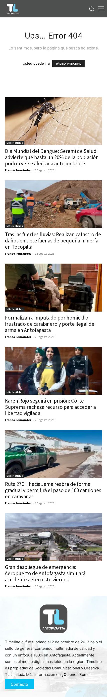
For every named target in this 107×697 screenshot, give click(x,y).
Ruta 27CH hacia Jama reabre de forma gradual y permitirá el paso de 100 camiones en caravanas (53, 490)
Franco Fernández (18, 170)
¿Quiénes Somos (77, 674)
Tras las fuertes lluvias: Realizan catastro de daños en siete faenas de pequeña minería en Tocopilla (53, 241)
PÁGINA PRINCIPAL (68, 63)
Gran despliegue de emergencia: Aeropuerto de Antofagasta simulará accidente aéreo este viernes (45, 573)
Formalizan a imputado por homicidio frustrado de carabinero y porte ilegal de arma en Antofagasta (49, 324)
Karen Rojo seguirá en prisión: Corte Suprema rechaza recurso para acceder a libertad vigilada (50, 407)
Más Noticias (14, 142)
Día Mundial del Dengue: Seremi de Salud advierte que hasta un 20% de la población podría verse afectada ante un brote (52, 157)
